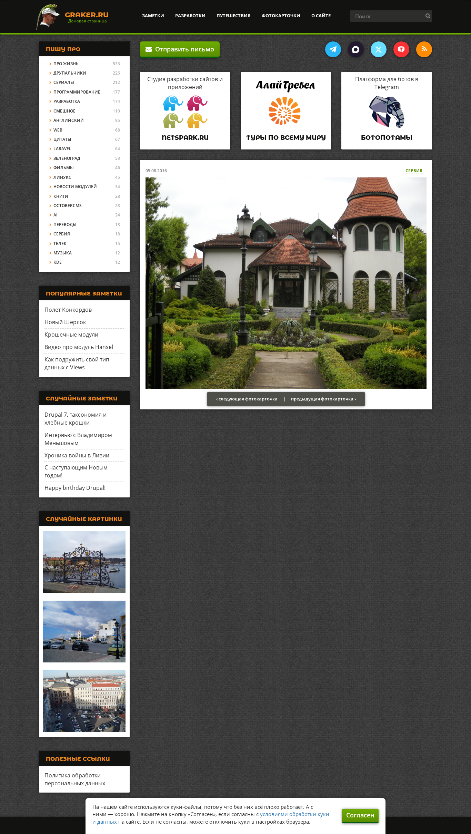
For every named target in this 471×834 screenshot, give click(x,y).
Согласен (360, 815)
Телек (60, 243)
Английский (68, 120)
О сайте (321, 15)
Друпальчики (69, 73)
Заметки (153, 15)
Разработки (190, 15)
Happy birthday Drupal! (75, 488)
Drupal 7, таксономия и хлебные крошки (75, 418)
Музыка (62, 253)
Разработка (66, 101)
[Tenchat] (401, 49)
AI (55, 215)
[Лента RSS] (424, 49)
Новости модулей (75, 187)
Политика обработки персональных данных (74, 779)
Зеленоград (66, 158)
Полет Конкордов (68, 309)
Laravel (62, 149)
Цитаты (62, 139)
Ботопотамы (386, 138)
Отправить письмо (183, 49)
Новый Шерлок (65, 322)
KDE (57, 262)
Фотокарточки (281, 15)
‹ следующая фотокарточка (247, 399)
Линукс (62, 177)
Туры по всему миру (286, 138)
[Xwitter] (379, 49)
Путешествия (234, 15)
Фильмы (63, 168)
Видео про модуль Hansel (78, 347)
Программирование (76, 92)
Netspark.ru (185, 138)
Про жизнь (66, 64)
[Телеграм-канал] (333, 49)
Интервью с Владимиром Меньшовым (78, 439)
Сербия (413, 171)
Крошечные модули (71, 334)
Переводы (65, 224)
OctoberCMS (67, 205)
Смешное (64, 111)
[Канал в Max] (356, 49)
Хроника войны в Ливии (76, 455)
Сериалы (63, 82)
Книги (60, 196)
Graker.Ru (87, 15)
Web (57, 130)
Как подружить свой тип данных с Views (76, 363)
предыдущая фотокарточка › (323, 399)
